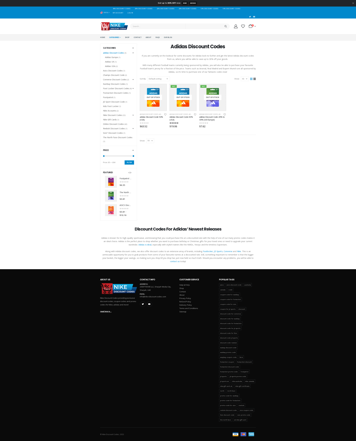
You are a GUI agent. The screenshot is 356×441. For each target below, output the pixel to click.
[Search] (226, 26)
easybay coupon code (228, 357)
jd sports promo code (238, 376)
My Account (118, 13)
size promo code (243, 415)
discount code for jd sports (230, 328)
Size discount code (227, 415)
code (230, 290)
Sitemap (182, 311)
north (222, 391)
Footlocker (208, 251)
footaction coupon (227, 362)
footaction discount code (229, 367)
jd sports (223, 376)
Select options (221, 88)
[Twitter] (250, 17)
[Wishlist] (243, 26)
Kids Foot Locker (110, 106)
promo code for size (228, 405)
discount (241, 309)
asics (222, 285)
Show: (236, 78)
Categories (114, 37)
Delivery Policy (185, 305)
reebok (241, 405)
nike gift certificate (242, 386)
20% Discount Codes (187, 9)
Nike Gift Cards (110, 119)
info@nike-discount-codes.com (153, 296)
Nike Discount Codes (112, 115)
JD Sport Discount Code (114, 101)
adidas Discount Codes (149, 114)
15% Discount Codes (209, 9)
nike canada (249, 381)
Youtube (149, 304)
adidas (193, 3)
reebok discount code (228, 410)
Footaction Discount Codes (115, 93)
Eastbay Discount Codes (114, 84)
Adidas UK (109, 61)
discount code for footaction (231, 323)
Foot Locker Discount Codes (116, 88)
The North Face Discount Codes (117, 137)
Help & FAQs (184, 285)
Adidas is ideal (145, 244)
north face (231, 391)
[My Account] (236, 26)
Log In (130, 13)
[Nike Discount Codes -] (114, 26)
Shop (127, 37)
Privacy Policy (185, 298)
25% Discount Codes (166, 9)
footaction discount (244, 362)
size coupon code (246, 410)
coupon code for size (228, 304)
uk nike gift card (240, 420)
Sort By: (143, 78)
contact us (175, 261)
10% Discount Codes (231, 9)
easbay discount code (228, 348)
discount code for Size (228, 333)
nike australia (237, 381)
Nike (185, 3)
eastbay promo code (228, 352)
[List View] (254, 78)
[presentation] (129, 172)
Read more (162, 88)
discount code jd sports (229, 338)
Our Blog (168, 37)
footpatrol (244, 372)
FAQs (157, 37)
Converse (228, 251)
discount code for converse (230, 314)
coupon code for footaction (230, 299)
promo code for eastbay (229, 396)
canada (222, 290)
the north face (225, 420)
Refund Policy (185, 301)
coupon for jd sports (227, 309)
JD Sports (218, 251)
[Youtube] (254, 17)
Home (102, 37)
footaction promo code (229, 372)
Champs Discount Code (113, 75)
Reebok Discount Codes (114, 128)
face (241, 357)
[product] (111, 182)
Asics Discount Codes (113, 70)
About (148, 37)
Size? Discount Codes (113, 133)
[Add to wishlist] (165, 114)
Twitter (143, 304)
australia (247, 285)
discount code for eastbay (230, 319)
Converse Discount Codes (115, 79)
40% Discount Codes (122, 9)
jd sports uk (224, 381)
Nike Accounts (109, 110)
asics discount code (234, 285)
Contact (138, 37)
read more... (106, 311)
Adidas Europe (111, 57)
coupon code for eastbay (229, 295)
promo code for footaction (230, 400)
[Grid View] (251, 78)
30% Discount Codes (144, 9)
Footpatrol (108, 97)
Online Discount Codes (113, 124)
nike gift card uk (226, 386)
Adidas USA (110, 66)
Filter (129, 162)
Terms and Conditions (188, 308)
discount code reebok (228, 343)
